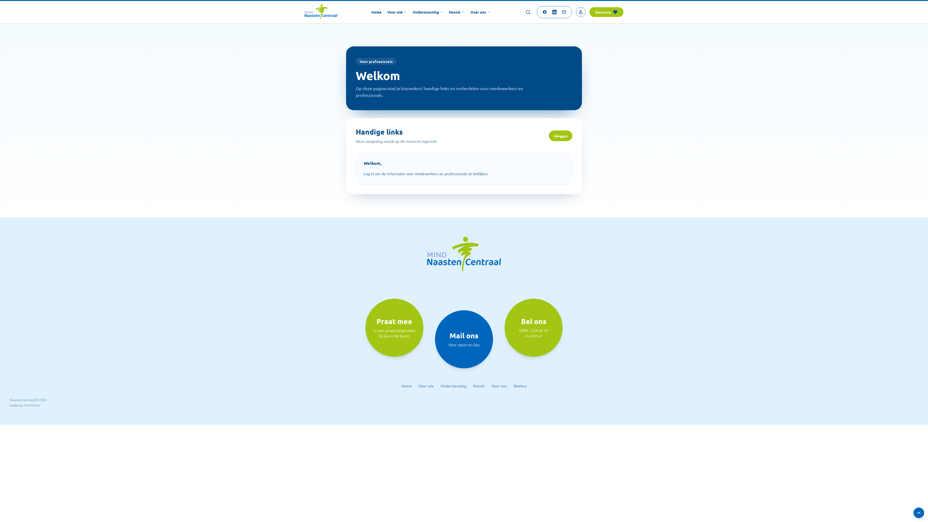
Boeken (520, 385)
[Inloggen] (581, 12)
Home (376, 12)
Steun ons (603, 12)
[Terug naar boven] (919, 513)
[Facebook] (545, 12)
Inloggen (560, 136)
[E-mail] (564, 12)
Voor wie (395, 12)
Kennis (454, 12)
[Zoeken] (528, 12)
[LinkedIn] (554, 12)
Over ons (478, 12)
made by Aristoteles (25, 405)
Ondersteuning (426, 12)
